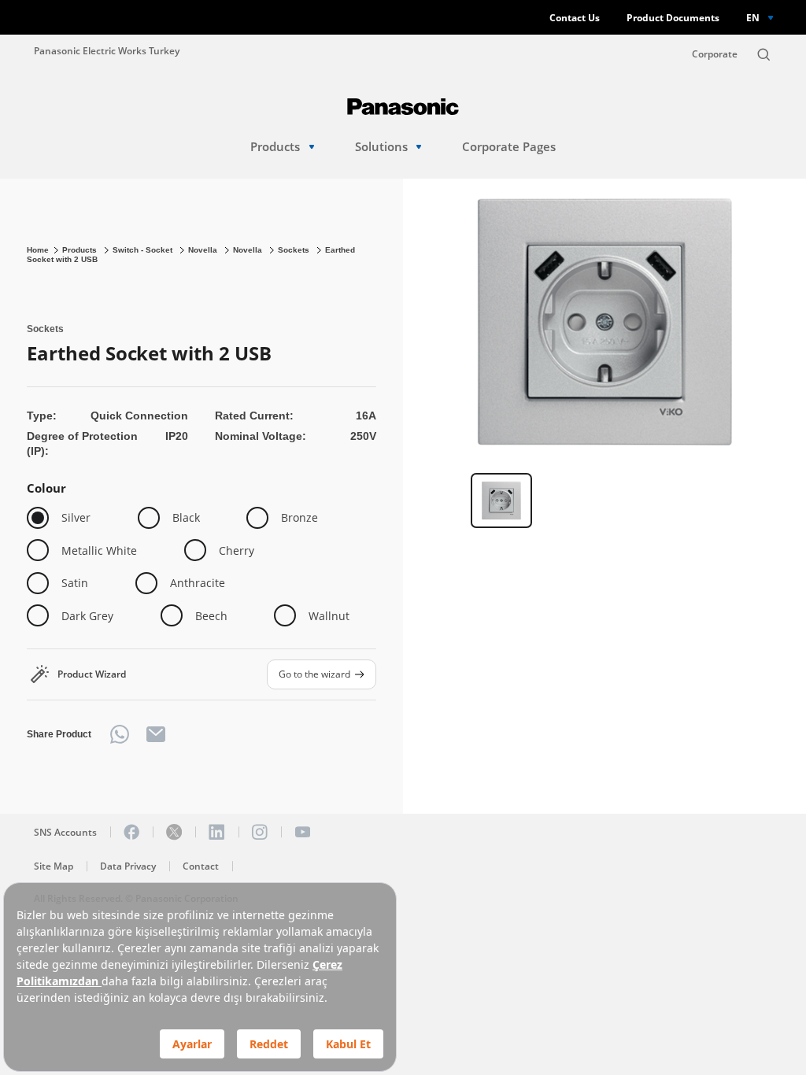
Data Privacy (128, 866)
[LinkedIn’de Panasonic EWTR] (216, 832)
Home (38, 250)
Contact (201, 866)
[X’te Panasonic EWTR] (174, 832)
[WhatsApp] (119, 734)
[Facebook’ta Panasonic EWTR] (131, 832)
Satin (74, 582)
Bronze (299, 517)
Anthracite (197, 582)
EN (753, 17)
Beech (211, 615)
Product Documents (673, 18)
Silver (76, 517)
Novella (204, 250)
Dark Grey (87, 615)
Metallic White (99, 550)
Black (186, 517)
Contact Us (574, 18)
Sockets (295, 250)
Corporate (715, 54)
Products (275, 146)
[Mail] (155, 734)
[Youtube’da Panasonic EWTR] (302, 832)
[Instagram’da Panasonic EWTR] (260, 832)
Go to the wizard (314, 673)
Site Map (53, 866)
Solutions (381, 146)
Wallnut (329, 615)
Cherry (236, 550)
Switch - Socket (144, 250)
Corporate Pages (509, 146)
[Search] (763, 54)
